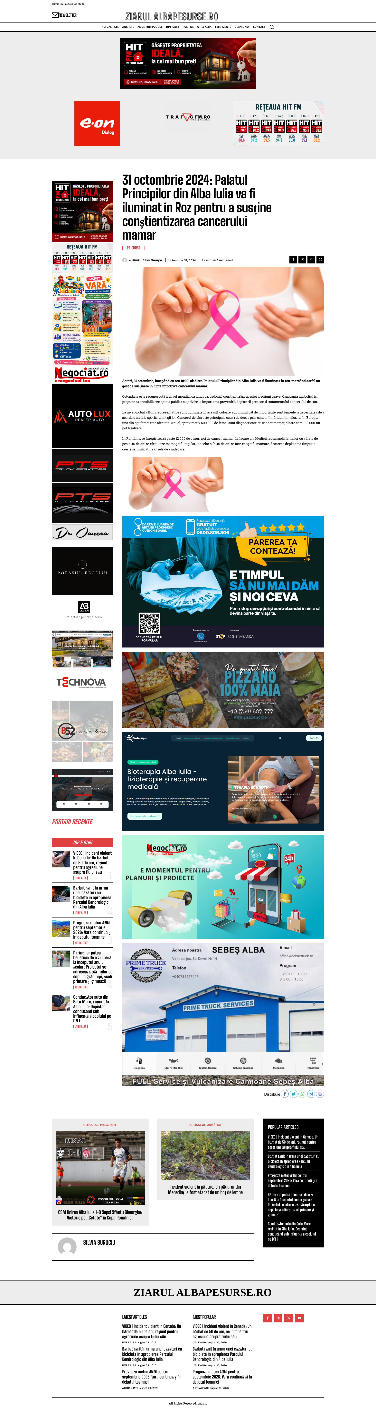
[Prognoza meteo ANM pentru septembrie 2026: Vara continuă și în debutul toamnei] (61, 928)
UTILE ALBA (80, 878)
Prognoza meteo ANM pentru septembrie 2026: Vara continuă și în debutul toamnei (92, 930)
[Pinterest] (311, 259)
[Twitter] (302, 259)
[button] (271, 26)
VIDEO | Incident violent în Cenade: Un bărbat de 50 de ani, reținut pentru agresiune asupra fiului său (92, 862)
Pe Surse (133, 248)
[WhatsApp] (320, 259)
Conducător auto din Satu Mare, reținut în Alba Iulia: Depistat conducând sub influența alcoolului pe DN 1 (92, 1008)
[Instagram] (278, 1318)
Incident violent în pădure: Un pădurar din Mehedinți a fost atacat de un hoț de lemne (205, 1189)
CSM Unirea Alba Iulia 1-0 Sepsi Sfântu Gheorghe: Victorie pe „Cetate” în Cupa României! (100, 1215)
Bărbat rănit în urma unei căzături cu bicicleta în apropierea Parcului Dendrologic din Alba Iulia (92, 897)
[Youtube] (299, 1318)
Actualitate (81, 942)
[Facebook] (293, 259)
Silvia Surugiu (152, 260)
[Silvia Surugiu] (125, 260)
